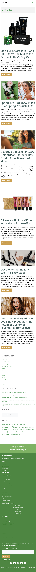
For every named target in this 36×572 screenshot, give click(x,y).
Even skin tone (28, 427)
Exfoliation (6, 429)
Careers (3, 490)
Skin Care (20, 432)
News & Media (5, 492)
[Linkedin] (14, 563)
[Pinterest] (21, 563)
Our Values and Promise (7, 484)
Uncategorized (6, 382)
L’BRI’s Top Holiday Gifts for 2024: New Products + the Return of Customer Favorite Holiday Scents (17, 323)
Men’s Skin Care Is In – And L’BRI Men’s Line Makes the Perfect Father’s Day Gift (17, 54)
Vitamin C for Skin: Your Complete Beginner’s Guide (15, 397)
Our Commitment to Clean (8, 486)
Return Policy (18, 505)
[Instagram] (18, 563)
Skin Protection (7, 434)
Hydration (14, 429)
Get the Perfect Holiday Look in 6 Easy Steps (15, 271)
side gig (11, 432)
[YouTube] (25, 563)
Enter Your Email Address (9, 548)
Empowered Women (7, 370)
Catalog (4, 470)
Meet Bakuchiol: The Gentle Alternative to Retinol (14, 392)
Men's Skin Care (6, 380)
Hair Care (4, 375)
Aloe (13, 425)
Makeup (30, 429)
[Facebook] (11, 563)
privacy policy (32, 567)
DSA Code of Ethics (6, 494)
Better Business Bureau (7, 496)
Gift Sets (4, 373)
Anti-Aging (21, 425)
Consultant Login (6, 500)
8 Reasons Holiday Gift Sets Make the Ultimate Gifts (18, 222)
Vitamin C (17, 434)
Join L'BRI (4, 482)
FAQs (18, 509)
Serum (5, 432)
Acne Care (6, 361)
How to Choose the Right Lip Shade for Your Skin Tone (15, 395)
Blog (3, 498)
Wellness (4, 384)
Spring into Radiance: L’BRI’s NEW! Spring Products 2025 (18, 104)
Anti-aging (6, 364)
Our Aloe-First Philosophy (7, 479)
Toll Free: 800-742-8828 (8, 523)
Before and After (8, 427)
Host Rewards (5, 468)
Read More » (6, 74)
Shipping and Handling (18, 507)
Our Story (4, 477)
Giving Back (4, 488)
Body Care (4, 368)
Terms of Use (18, 513)
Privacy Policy (18, 511)
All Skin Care (5, 359)
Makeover (23, 429)
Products (4, 464)
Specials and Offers (6, 466)
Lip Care (4, 377)
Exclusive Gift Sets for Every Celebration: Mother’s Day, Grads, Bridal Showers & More (17, 156)
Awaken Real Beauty (7, 366)
